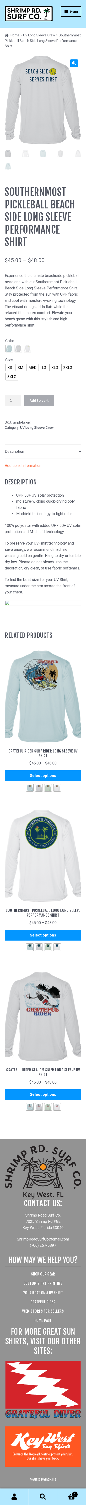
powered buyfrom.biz (43, 1479)
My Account (14, 1497)
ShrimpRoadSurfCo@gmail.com (43, 1239)
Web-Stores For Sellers (43, 1311)
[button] (74, 63)
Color (9, 341)
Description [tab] (14, 451)
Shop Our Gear (43, 1274)
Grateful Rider (43, 1301)
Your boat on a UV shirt (43, 1292)
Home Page (43, 1320)
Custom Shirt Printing (43, 1283)
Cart (66, 1492)
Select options (43, 775)
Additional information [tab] (23, 465)
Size (9, 360)
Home (15, 35)
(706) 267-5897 (43, 1245)
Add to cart (39, 400)
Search (43, 1497)
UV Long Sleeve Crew (39, 35)
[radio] (9, 348)
